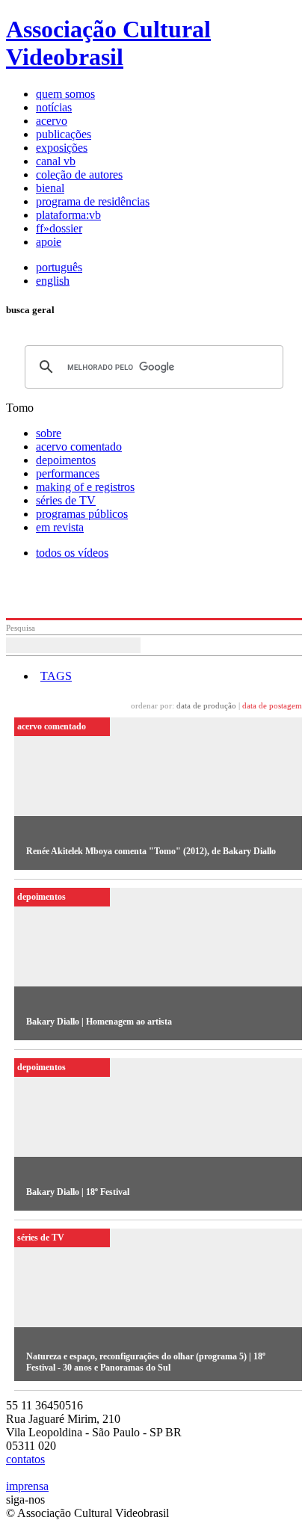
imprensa (27, 1486)
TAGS (56, 676)
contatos (25, 1459)
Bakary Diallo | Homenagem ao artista (99, 1021)
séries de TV (66, 500)
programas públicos (82, 513)
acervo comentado (79, 446)
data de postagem (272, 705)
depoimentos (66, 460)
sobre (48, 433)
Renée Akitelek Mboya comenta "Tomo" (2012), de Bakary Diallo (151, 851)
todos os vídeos (72, 552)
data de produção (206, 705)
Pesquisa (20, 627)
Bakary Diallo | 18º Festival (77, 1192)
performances (67, 473)
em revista (60, 527)
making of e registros (85, 487)
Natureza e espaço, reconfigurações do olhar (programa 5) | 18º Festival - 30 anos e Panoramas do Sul (145, 1362)
